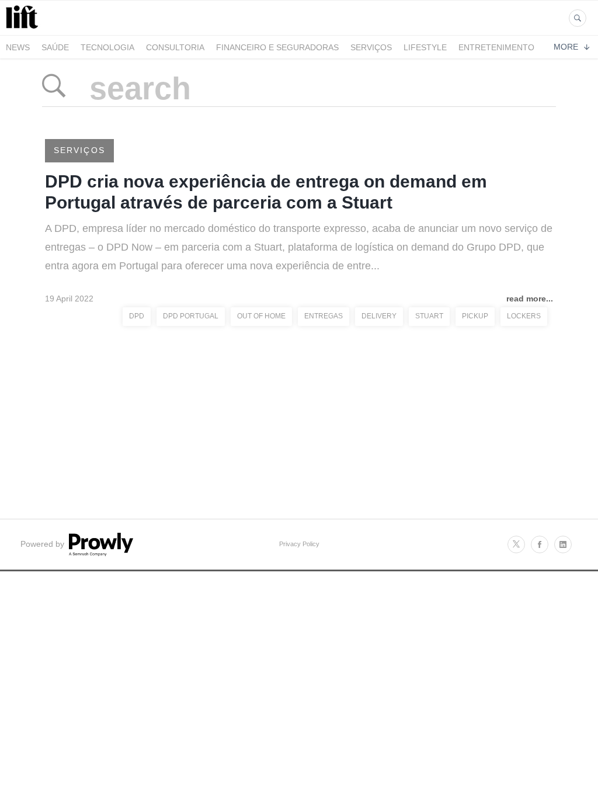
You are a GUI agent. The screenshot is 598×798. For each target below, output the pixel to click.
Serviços (371, 47)
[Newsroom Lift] (24, 28)
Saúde (55, 47)
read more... (529, 298)
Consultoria (175, 47)
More (566, 46)
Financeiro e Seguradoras (277, 47)
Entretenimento (496, 47)
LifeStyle (425, 47)
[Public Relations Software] (100, 553)
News (18, 47)
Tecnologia (107, 47)
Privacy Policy (299, 543)
